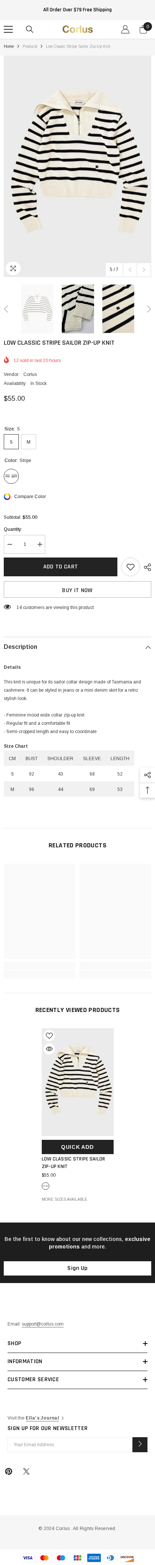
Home (9, 46)
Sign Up (77, 1268)
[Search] (29, 29)
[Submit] (139, 1444)
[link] (40, 966)
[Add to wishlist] (130, 567)
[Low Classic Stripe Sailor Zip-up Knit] (78, 1082)
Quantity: (13, 529)
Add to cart (60, 567)
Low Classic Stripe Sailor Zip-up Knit (73, 1163)
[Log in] (125, 29)
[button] (130, 269)
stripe (45, 1186)
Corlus (30, 374)
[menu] (8, 29)
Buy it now (77, 590)
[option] (77, 166)
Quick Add (77, 1147)
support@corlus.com (43, 1324)
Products (30, 46)
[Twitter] (26, 1471)
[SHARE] (145, 567)
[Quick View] (49, 1048)
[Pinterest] (9, 1471)
